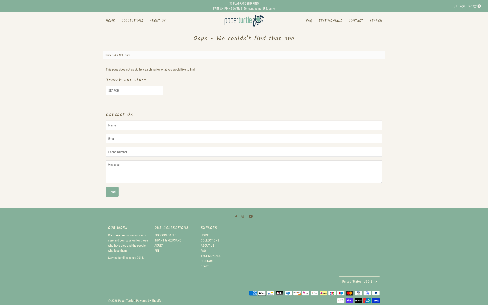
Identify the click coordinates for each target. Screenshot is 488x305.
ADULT (158, 245)
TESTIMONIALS (330, 21)
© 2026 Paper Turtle (120, 301)
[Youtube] (251, 216)
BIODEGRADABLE (165, 235)
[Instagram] (243, 216)
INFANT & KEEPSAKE (167, 240)
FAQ (309, 21)
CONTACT (355, 21)
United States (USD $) (358, 281)
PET (156, 251)
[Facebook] (236, 216)
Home (108, 55)
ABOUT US (158, 21)
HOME (110, 21)
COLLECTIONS (132, 21)
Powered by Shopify (148, 301)
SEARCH (376, 21)
